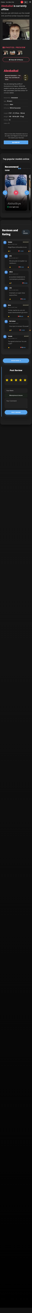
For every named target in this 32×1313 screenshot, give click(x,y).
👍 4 (10, 283)
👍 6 (10, 330)
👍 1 (9, 251)
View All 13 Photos (17, 60)
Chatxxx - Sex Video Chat (7, 2)
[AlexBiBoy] (5, 53)
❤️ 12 (21, 347)
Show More (15, 360)
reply (22, 251)
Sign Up (17, 142)
